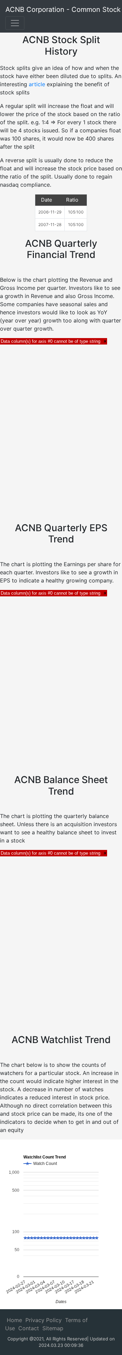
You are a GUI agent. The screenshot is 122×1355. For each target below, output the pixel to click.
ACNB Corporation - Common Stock (63, 9)
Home (14, 1320)
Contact (28, 1328)
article (38, 84)
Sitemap (52, 1328)
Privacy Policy (43, 1320)
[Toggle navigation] (14, 23)
